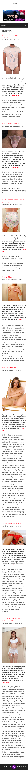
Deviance (19, 177)
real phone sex (19, 500)
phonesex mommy (8, 500)
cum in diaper (15, 328)
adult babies (6, 328)
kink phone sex (14, 472)
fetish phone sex (13, 597)
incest (14, 356)
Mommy (10, 731)
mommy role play (14, 340)
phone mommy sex (14, 747)
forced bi (13, 722)
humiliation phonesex (19, 268)
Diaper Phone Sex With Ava (12, 523)
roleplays (17, 351)
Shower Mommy (8, 277)
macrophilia (5, 109)
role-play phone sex (17, 349)
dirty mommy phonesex (9, 461)
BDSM (10, 449)
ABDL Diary (11, 689)
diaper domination (15, 102)
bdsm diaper (21, 100)
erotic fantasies (15, 509)
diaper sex (5, 458)
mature (7, 726)
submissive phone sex (9, 516)
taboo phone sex (7, 505)
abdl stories (7, 112)
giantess (5, 107)
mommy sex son (10, 342)
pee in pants (22, 604)
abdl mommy (8, 263)
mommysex (20, 342)
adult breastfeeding (14, 703)
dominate (15, 507)
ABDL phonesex (9, 326)
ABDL (5, 172)
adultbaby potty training (16, 586)
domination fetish (17, 181)
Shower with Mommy (18, 360)
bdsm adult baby (18, 449)
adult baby (21, 577)
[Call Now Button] (14, 767)
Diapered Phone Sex (8, 333)
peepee (16, 347)
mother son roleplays (17, 344)
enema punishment (16, 265)
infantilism (5, 472)
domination (21, 461)
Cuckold (16, 752)
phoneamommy (20, 498)
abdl (9, 435)
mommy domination (8, 602)
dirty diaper (6, 265)
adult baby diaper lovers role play (12, 579)
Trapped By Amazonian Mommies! (10, 36)
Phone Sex (5, 358)
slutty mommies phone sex (16, 514)
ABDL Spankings (15, 694)
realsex (10, 502)
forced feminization (17, 105)
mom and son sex (7, 479)
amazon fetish (16, 112)
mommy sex (21, 356)
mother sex (5, 344)
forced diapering (15, 114)
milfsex (21, 477)
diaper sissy (14, 712)
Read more (15, 95)
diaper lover (18, 330)
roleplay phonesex (8, 351)
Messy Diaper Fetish (16, 600)
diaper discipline (18, 263)
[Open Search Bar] (26, 25)
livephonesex (13, 474)
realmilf (4, 502)
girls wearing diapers (15, 470)
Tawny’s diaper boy (9, 367)
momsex (5, 491)
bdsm (13, 188)
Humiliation (5, 724)
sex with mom (17, 502)
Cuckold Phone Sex (14, 708)
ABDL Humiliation (9, 256)
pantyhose (5, 757)
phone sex (14, 495)
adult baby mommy (11, 444)
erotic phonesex (14, 465)
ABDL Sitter (6, 694)
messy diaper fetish (8, 270)
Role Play (12, 358)
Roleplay (18, 358)
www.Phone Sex (19, 505)
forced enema (6, 268)
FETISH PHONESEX (15, 467)
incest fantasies (14, 512)
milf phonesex (9, 335)
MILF (20, 474)
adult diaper (7, 356)
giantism (21, 107)
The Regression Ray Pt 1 (11, 123)
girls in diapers (21, 722)
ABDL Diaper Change (10, 100)
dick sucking (7, 507)
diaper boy (5, 102)
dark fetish (11, 177)
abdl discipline (12, 437)
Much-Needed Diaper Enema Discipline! (13, 201)
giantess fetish (13, 107)
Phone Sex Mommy (8, 498)
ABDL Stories (10, 174)
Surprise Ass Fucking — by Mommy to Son (12, 619)
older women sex (7, 347)
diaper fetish (6, 105)
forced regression (16, 191)
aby (19, 440)
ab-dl (5, 435)
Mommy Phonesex (11, 481)
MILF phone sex (19, 726)
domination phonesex (9, 184)
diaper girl (10, 456)
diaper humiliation (9, 609)
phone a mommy (14, 493)
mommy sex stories (8, 488)
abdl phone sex (8, 752)
